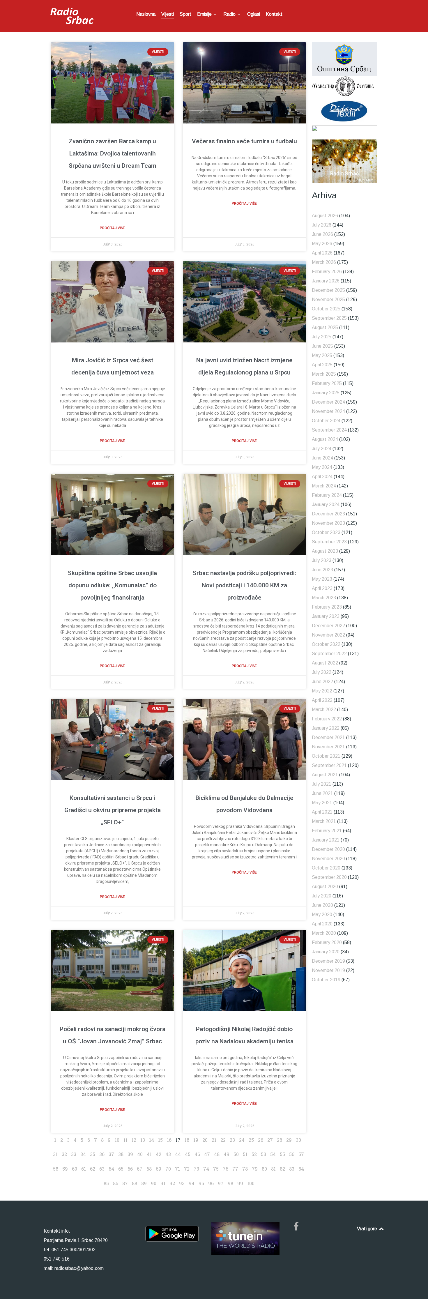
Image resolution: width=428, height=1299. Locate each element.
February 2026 (327, 271)
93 (182, 1183)
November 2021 (328, 746)
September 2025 (329, 318)
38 (120, 1154)
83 (291, 1169)
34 (83, 1154)
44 (178, 1154)
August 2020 (325, 886)
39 (130, 1154)
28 (279, 1140)
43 (168, 1154)
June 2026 (322, 234)
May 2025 (322, 355)
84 (301, 1169)
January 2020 (325, 951)
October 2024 (326, 420)
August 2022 (325, 662)
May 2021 (322, 802)
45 (187, 1154)
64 (111, 1169)
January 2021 (325, 839)
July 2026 (321, 224)
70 (168, 1169)
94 (191, 1183)
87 (125, 1183)
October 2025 (326, 308)
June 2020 (322, 905)
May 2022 (322, 690)
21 (214, 1140)
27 (270, 1140)
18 (187, 1140)
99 (240, 1183)
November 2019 (328, 970)
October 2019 (326, 979)
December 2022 (328, 625)
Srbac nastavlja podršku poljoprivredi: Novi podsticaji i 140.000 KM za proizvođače (244, 585)
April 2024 (322, 476)
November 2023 (328, 523)
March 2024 (324, 485)
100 (250, 1183)
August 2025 (325, 327)
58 (55, 1169)
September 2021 (329, 765)
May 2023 (322, 579)
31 (55, 1154)
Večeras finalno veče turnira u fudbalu (244, 141)
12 (134, 1140)
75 (216, 1169)
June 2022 (322, 681)
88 (134, 1183)
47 (207, 1154)
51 (245, 1154)
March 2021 (324, 821)
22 (223, 1140)
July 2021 (321, 784)
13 (142, 1140)
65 (120, 1169)
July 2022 (321, 672)
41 (149, 1154)
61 (83, 1169)
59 (65, 1169)
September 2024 (329, 429)
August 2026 (325, 215)
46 (197, 1154)
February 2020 (327, 942)
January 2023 (325, 616)
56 (291, 1154)
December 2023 (328, 513)
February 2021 (327, 830)
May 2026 (322, 243)
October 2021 (326, 756)
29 (289, 1140)
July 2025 (321, 336)
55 (282, 1154)
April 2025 (322, 364)
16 (169, 1140)
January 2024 (325, 504)
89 (144, 1183)
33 (73, 1154)
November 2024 (328, 411)
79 (255, 1169)
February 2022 (327, 718)
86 (115, 1183)
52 (254, 1154)
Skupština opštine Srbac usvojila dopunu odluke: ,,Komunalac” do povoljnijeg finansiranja (112, 585)
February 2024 (327, 495)
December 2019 (328, 961)
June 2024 (322, 457)
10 (117, 1140)
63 (102, 1169)
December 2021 (328, 737)
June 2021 (322, 793)
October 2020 (326, 867)
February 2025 (327, 383)
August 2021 (325, 774)
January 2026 (325, 280)
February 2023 (327, 607)
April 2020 (322, 923)
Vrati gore (367, 1228)
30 (298, 1140)
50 (236, 1154)
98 (230, 1183)
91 (162, 1183)
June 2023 (322, 569)
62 (92, 1169)
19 (195, 1140)
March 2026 (324, 262)
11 (125, 1140)
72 (187, 1169)
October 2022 (326, 644)
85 (106, 1183)
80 (264, 1169)
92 (172, 1183)
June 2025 (322, 346)
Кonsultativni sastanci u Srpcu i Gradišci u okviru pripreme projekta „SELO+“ (112, 810)
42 (158, 1154)
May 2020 (322, 914)
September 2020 (329, 877)
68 (149, 1169)
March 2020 (324, 933)
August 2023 (325, 551)
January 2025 (325, 392)
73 (196, 1169)
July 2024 (321, 448)
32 (64, 1154)
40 (140, 1154)
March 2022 (324, 709)
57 (301, 1154)
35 (92, 1154)
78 (245, 1169)
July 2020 (321, 895)
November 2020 (328, 858)
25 (251, 1140)
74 (206, 1169)
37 (111, 1154)
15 (160, 1140)
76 (225, 1169)
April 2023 (322, 588)
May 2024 (322, 467)
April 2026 (322, 252)
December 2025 (328, 290)
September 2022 (329, 653)
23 (232, 1140)
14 (151, 1140)
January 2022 (325, 728)
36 (102, 1154)
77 (235, 1169)
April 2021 (322, 812)
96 (211, 1183)
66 (130, 1169)
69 (158, 1169)
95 (201, 1183)
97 (221, 1183)
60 (74, 1169)
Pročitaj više (112, 228)
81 (273, 1169)
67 (139, 1169)
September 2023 (329, 541)
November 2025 (328, 299)
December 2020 (328, 849)
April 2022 (322, 700)
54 (273, 1154)
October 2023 (326, 532)
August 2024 (325, 439)
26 (260, 1140)
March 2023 (324, 597)
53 (263, 1154)
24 (242, 1140)
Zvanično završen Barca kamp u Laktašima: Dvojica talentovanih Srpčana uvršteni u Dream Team (112, 153)
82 (282, 1169)
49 (226, 1154)
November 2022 (328, 634)
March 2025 (324, 374)
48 (217, 1154)
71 (177, 1169)
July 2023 (321, 560)
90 (153, 1183)
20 (205, 1140)
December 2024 (328, 402)
